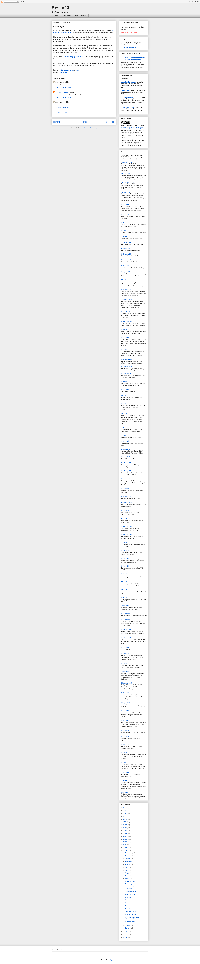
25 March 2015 (125, 449)
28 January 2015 (126, 479)
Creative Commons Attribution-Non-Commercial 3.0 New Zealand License (133, 128)
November (128, 856)
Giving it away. (129, 908)
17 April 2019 (125, 230)
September (129, 861)
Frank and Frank (130, 911)
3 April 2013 (125, 772)
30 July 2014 (125, 558)
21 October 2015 (126, 374)
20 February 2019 (126, 242)
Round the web (130, 881)
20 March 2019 (125, 236)
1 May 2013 (124, 752)
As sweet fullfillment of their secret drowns (132, 918)
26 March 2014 (125, 614)
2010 (125, 847)
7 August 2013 (125, 703)
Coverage (128, 897)
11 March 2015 (125, 457)
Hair (126, 905)
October (128, 858)
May (126, 873)
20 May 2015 (125, 427)
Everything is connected (132, 884)
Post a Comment (62, 112)
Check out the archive (129, 47)
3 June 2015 (124, 413)
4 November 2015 (126, 366)
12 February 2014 (126, 629)
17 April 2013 (125, 762)
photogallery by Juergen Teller (75, 57)
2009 (125, 850)
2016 (125, 830)
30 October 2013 (126, 663)
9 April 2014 (125, 606)
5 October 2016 (125, 311)
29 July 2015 (125, 389)
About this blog (80, 15)
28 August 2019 (126, 192)
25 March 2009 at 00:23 (64, 108)
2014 (125, 836)
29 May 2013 (125, 736)
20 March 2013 (125, 780)
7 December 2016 (126, 290)
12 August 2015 (125, 382)
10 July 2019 (125, 204)
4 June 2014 (124, 582)
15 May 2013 (125, 744)
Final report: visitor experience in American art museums (133, 58)
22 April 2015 (125, 435)
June (127, 870)
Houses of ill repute (131, 914)
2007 (125, 934)
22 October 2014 (126, 510)
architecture (63, 72)
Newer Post (58, 122)
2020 (125, 819)
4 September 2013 (126, 683)
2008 (125, 931)
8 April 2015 (125, 441)
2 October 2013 (125, 671)
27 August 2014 (125, 542)
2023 (125, 810)
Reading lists (125, 90)
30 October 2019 (126, 162)
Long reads (66, 15)
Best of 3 (60, 7)
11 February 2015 (126, 471)
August (127, 864)
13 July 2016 (125, 337)
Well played (128, 900)
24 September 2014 (126, 526)
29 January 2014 (126, 637)
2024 (125, 808)
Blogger (111, 960)
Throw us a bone (130, 891)
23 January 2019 (126, 248)
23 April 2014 (125, 598)
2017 (125, 828)
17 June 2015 (125, 403)
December (128, 853)
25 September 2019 (127, 182)
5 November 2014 (126, 502)
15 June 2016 (125, 349)
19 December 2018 (126, 254)
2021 (125, 816)
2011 (125, 845)
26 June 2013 (125, 731)
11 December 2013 (126, 647)
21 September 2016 (126, 321)
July (126, 867)
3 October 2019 (126, 174)
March (127, 878)
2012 (125, 842)
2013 (125, 839)
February (128, 925)
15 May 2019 (125, 222)
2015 (125, 833)
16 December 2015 (126, 359)
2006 (125, 937)
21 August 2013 (125, 693)
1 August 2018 (125, 272)
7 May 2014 (124, 590)
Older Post (110, 122)
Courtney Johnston (62, 92)
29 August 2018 (125, 266)
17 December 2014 (126, 489)
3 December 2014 (126, 497)
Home (56, 15)
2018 (125, 825)
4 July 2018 (124, 280)
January (128, 928)
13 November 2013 (126, 653)
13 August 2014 (125, 550)
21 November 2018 (126, 260)
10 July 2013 (125, 721)
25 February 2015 (126, 463)
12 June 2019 (125, 214)
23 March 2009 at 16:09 (64, 98)
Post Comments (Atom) (88, 128)
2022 (125, 813)
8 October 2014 (125, 518)
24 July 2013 (125, 711)
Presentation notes (128, 107)
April (126, 876)
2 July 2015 (124, 395)
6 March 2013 (125, 792)
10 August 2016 (125, 329)
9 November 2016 (126, 300)
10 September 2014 (126, 534)
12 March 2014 (125, 619)
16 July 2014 (125, 566)
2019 (125, 822)
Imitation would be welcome (131, 887)
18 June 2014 (125, 574)
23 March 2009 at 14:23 (64, 88)
